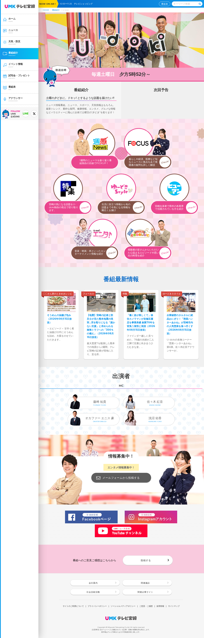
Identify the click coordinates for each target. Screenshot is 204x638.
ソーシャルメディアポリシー (123, 606)
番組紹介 (56, 10)
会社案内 (93, 583)
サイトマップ (174, 606)
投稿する (146, 560)
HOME (46, 10)
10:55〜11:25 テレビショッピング (77, 3)
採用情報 (160, 606)
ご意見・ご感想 (146, 606)
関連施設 (145, 583)
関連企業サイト (145, 592)
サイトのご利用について (73, 606)
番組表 (164, 4)
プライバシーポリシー (97, 606)
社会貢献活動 (93, 592)
